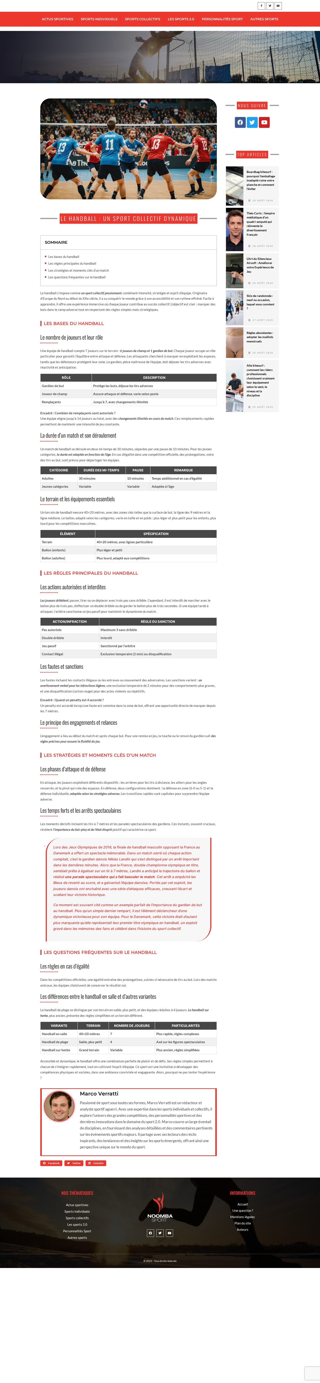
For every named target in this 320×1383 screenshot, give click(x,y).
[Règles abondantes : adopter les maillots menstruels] (234, 342)
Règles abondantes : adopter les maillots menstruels (260, 337)
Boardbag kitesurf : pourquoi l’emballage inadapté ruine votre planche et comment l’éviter (261, 180)
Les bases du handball (63, 257)
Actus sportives (57, 19)
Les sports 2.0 (181, 19)
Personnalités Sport (222, 19)
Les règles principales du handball (72, 263)
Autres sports (264, 19)
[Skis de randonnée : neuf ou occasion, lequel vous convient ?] (234, 307)
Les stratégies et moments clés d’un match (78, 270)
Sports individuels (99, 19)
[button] (51, 1163)
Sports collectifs (142, 19)
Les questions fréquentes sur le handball (77, 277)
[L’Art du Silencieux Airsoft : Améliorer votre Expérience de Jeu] (234, 270)
